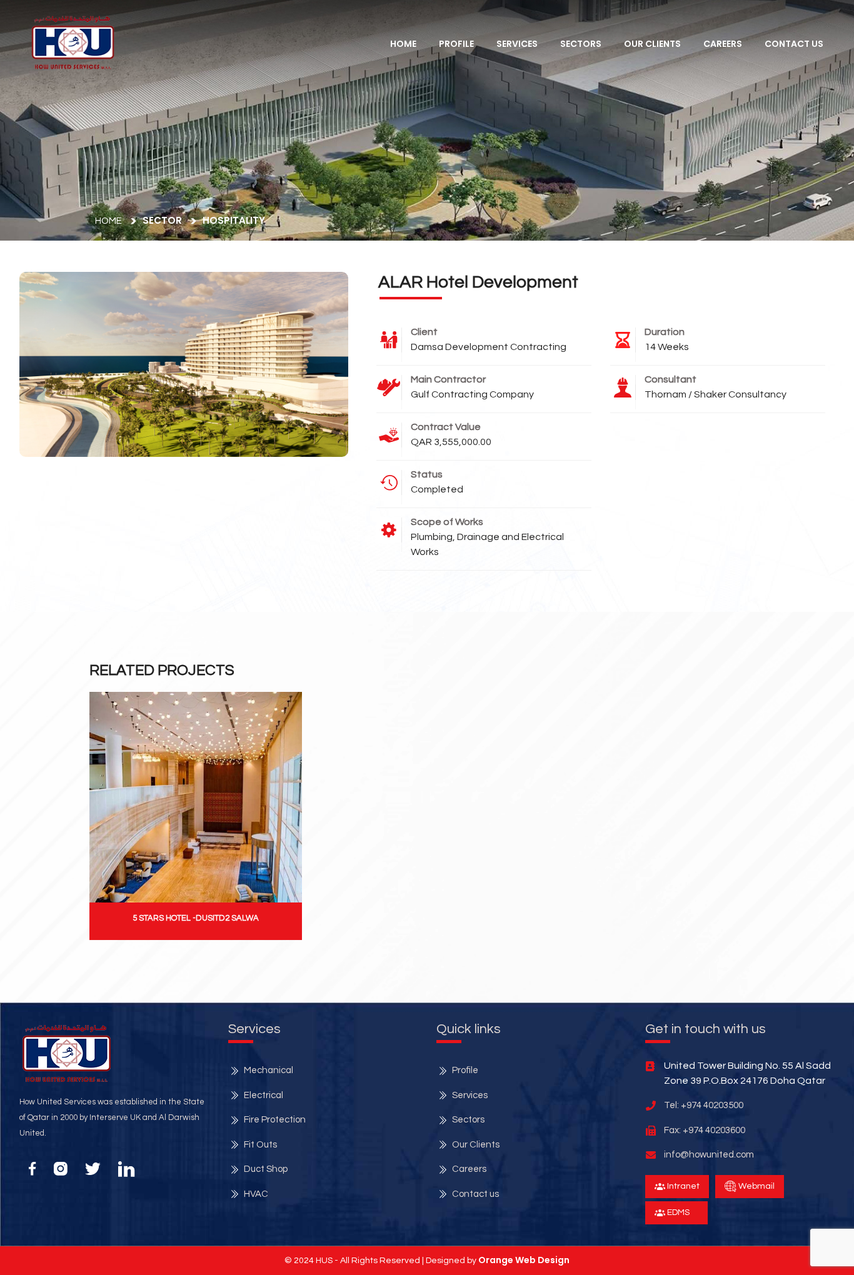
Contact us (475, 1194)
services (517, 44)
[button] (73, 42)
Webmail (755, 1186)
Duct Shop (266, 1169)
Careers (722, 44)
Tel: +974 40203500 (703, 1105)
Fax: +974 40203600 (704, 1130)
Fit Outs (260, 1144)
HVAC (256, 1194)
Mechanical (268, 1070)
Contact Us (794, 44)
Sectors (580, 44)
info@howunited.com (709, 1154)
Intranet (682, 1186)
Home (403, 44)
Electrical (263, 1095)
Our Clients (652, 44)
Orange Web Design (524, 1260)
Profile (456, 44)
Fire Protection (275, 1119)
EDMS (677, 1212)
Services (470, 1095)
